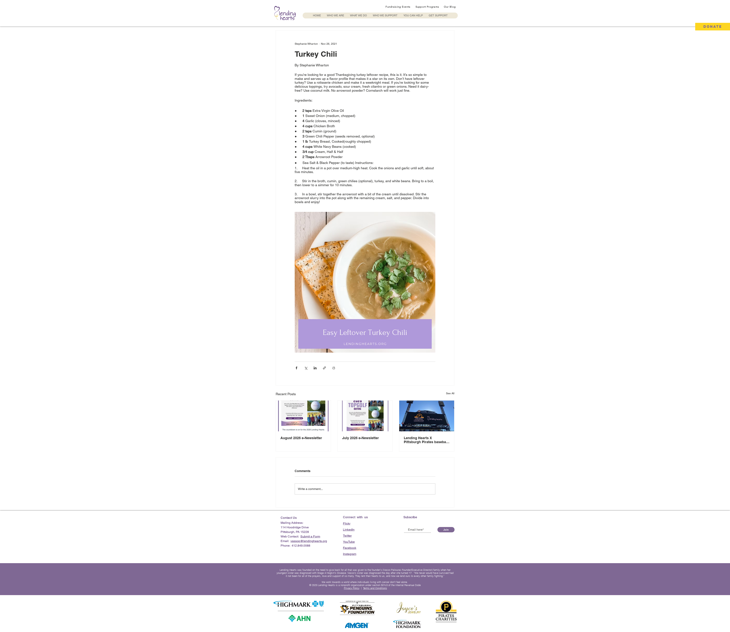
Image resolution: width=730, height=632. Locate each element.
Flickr (346, 523)
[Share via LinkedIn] (315, 368)
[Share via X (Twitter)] (306, 368)
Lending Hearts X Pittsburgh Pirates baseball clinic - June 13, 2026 (426, 440)
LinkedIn (349, 529)
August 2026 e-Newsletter (301, 438)
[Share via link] (324, 368)
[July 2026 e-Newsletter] (365, 416)
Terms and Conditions (375, 588)
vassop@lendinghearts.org (308, 541)
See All (450, 393)
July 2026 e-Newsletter (360, 438)
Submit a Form (310, 536)
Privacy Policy (351, 588)
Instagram (349, 554)
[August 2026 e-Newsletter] (303, 416)
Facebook (349, 548)
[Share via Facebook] (296, 368)
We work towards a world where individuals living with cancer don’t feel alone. (365, 582)
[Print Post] (334, 368)
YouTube (349, 542)
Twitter (347, 535)
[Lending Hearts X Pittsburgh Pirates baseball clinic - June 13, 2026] (426, 416)
